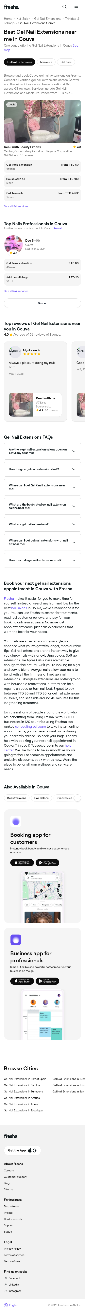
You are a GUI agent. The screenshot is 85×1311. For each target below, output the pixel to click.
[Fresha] (11, 6)
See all (42, 303)
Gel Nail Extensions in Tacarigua (23, 1110)
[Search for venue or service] (64, 6)
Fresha (9, 598)
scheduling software (30, 726)
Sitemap (9, 1189)
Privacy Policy (12, 1248)
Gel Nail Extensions (47, 18)
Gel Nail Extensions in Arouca (22, 1097)
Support (9, 1225)
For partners (11, 1206)
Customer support (15, 1176)
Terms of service (14, 1255)
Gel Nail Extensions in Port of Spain (25, 1078)
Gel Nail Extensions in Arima (21, 1104)
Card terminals (13, 1219)
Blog (6, 1183)
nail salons (19, 608)
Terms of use (12, 1261)
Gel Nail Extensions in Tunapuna (23, 1091)
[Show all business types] (77, 797)
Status (8, 1231)
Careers (9, 1170)
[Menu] (76, 7)
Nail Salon (23, 18)
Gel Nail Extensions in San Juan (22, 1085)
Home (8, 18)
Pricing (8, 1212)
